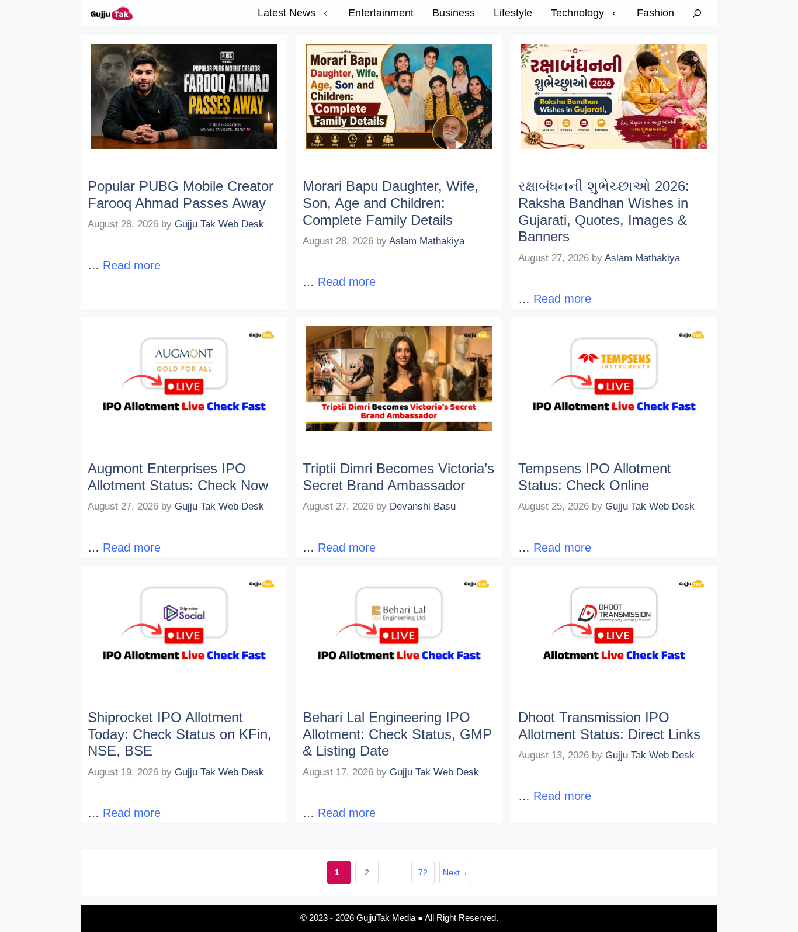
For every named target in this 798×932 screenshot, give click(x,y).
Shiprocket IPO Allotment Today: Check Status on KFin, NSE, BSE (180, 734)
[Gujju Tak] (112, 13)
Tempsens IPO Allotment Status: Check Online (594, 476)
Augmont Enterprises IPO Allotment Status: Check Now (178, 476)
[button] (696, 13)
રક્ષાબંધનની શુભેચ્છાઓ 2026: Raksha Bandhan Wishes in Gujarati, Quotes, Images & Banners (603, 211)
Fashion (655, 13)
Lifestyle (513, 13)
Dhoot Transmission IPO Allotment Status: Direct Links (609, 725)
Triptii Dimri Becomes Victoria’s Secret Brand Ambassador (398, 476)
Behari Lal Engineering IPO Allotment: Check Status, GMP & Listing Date (397, 734)
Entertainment (381, 13)
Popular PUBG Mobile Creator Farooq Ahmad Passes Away (180, 194)
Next (455, 872)
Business (453, 13)
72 (426, 876)
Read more (132, 265)
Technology (577, 13)
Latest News (286, 13)
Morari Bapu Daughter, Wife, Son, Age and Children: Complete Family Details (390, 203)
